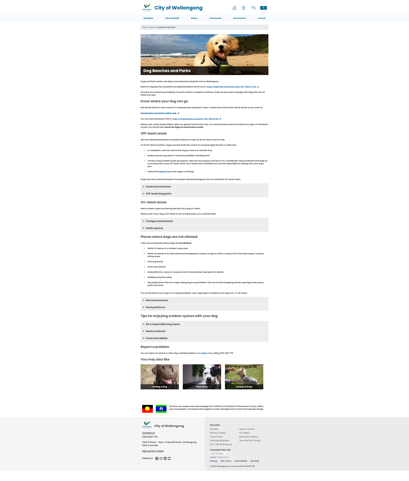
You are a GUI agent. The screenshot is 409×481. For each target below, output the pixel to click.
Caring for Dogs (244, 386)
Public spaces (154, 228)
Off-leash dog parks (158, 193)
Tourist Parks (216, 436)
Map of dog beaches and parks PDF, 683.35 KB (195, 119)
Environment (239, 18)
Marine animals (156, 331)
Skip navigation (205, 1)
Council (261, 18)
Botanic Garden (218, 432)
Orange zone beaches (159, 221)
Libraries (214, 429)
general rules (165, 171)
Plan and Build (172, 18)
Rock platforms (155, 307)
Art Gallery (244, 432)
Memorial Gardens (248, 436)
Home (144, 27)
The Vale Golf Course (249, 440)
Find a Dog (201, 386)
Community (215, 18)
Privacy (213, 461)
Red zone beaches (157, 300)
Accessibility (241, 461)
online (204, 353)
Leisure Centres (247, 429)
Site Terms (226, 461)
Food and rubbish (157, 338)
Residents (148, 18)
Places (194, 18)
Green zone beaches (158, 186)
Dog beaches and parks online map (158, 113)
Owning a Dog (159, 386)
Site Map (254, 461)
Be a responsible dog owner (163, 324)
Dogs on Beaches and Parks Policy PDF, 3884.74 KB (231, 86)
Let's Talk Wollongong (221, 444)
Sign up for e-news (153, 451)
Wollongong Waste (219, 440)
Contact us (148, 432)
